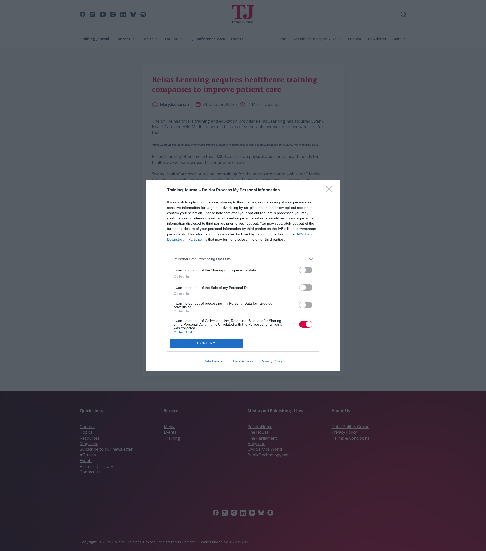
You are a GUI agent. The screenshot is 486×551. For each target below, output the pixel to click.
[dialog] (243, 275)
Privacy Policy (272, 361)
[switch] (305, 270)
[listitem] (243, 259)
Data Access (243, 361)
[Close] (330, 190)
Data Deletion (214, 361)
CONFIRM (206, 343)
